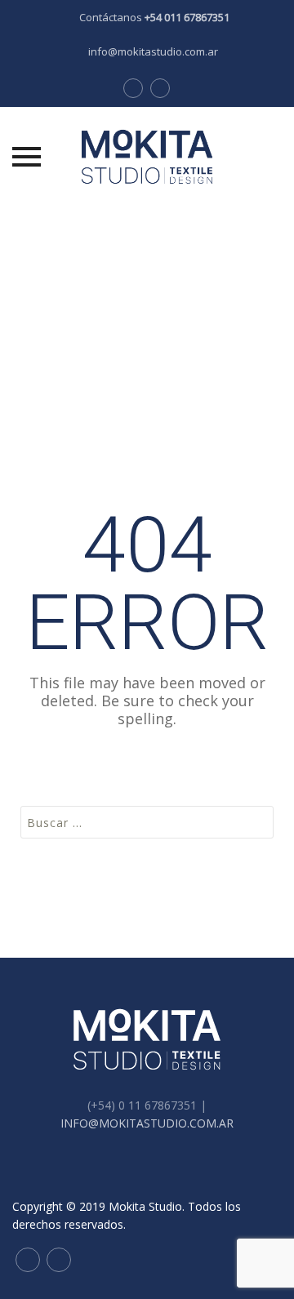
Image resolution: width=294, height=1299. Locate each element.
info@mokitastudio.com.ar (153, 51)
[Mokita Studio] (146, 157)
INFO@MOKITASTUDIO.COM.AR (147, 1123)
